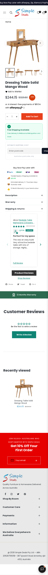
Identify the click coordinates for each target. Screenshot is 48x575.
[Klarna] (36, 172)
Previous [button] (8, 43)
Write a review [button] (24, 334)
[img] (19, 226)
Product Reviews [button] (24, 272)
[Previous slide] (7, 245)
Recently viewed (16, 370)
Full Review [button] (18, 263)
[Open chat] (42, 569)
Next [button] (40, 43)
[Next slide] (40, 245)
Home (8, 22)
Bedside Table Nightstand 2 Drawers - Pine (23, 223)
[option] (24, 47)
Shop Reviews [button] (24, 278)
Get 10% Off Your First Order (24, 448)
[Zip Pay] (27, 172)
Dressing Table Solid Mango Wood (23, 401)
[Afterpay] (18, 172)
